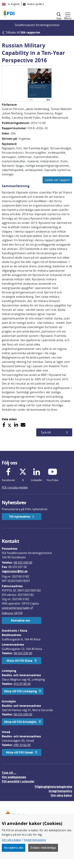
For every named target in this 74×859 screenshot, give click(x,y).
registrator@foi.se (14, 571)
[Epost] (23, 425)
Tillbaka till (23, 32)
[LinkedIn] (16, 425)
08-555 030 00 (23, 563)
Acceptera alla (13, 847)
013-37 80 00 (22, 684)
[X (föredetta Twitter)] (9, 425)
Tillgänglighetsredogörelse (53, 787)
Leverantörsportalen (17, 608)
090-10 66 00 (22, 745)
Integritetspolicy (35, 840)
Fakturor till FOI (12, 613)
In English (13, 4)
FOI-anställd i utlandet (18, 781)
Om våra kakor (12, 840)
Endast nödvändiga (43, 847)
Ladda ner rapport (57, 180)
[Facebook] (4, 425)
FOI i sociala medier (15, 487)
